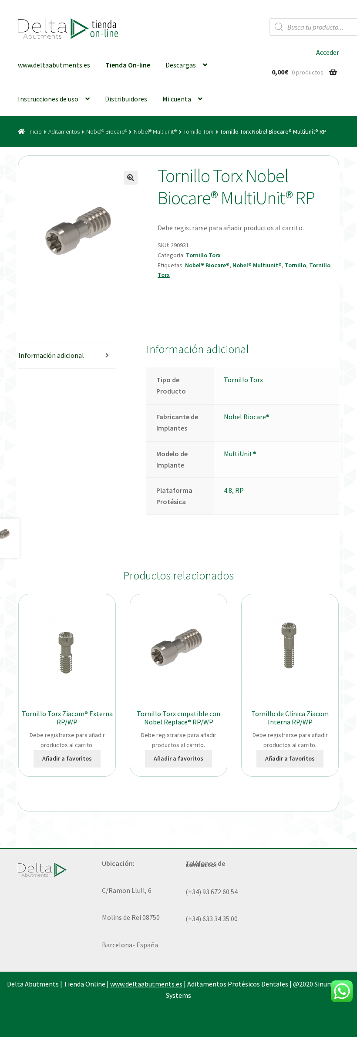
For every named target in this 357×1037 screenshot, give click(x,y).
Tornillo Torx (198, 131)
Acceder (327, 52)
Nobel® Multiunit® (155, 131)
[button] (131, 178)
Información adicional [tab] (51, 355)
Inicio (35, 131)
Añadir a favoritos (67, 758)
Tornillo (295, 265)
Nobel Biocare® (246, 416)
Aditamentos (64, 131)
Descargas (180, 65)
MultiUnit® (240, 453)
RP (239, 490)
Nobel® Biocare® (106, 131)
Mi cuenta (176, 98)
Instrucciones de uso (48, 98)
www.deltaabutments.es (54, 65)
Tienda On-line (127, 65)
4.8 (228, 490)
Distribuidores (126, 98)
